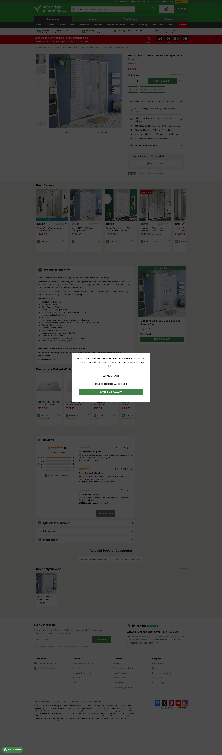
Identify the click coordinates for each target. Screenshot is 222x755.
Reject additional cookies (111, 384)
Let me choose (111, 375)
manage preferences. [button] (108, 362)
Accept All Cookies (111, 392)
